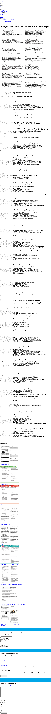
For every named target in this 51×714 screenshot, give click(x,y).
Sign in (1, 634)
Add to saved (11, 19)
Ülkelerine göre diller (7, 21)
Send (6, 712)
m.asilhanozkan (9, 23)
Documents (2, 660)
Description (4, 638)
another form (11, 685)
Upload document (4, 7)
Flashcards (2, 11)
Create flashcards (11, 7)
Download (2, 625)
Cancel (2, 712)
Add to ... (2, 18)
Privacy (2, 667)
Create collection (4, 646)
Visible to (2, 642)
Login (1, 6)
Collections (7, 11)
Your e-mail (2, 697)
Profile (1, 17)
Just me (3, 645)
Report (1, 665)
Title (1, 635)
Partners (5, 665)
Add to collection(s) (4, 19)
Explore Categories (4, 2)
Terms (5, 667)
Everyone (4, 644)
